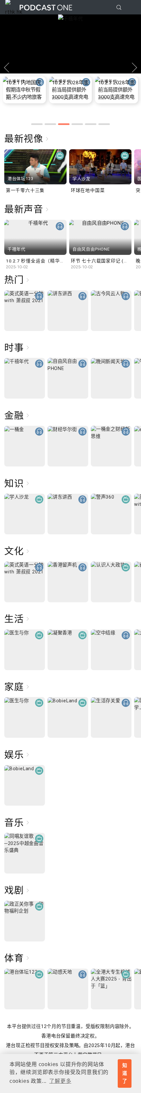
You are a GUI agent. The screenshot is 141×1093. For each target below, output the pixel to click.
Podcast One (46, 7)
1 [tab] (37, 124)
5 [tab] (90, 124)
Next (134, 67)
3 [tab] (64, 124)
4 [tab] (77, 124)
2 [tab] (50, 124)
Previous (6, 67)
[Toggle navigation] (131, 7)
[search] (119, 7)
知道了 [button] (124, 1073)
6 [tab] (104, 124)
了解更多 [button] (60, 1081)
